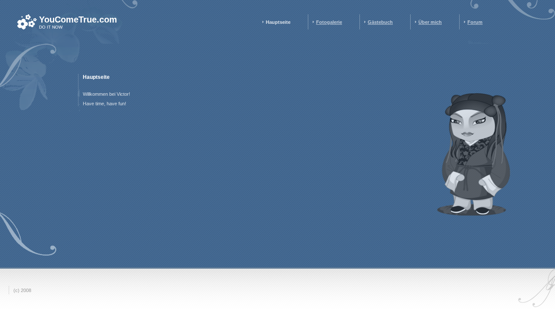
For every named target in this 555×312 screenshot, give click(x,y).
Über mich (430, 22)
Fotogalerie (329, 22)
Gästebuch (380, 22)
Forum (475, 22)
